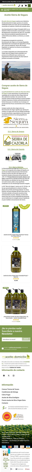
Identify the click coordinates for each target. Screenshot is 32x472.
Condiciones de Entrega (10, 392)
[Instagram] (13, 376)
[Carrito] (26, 5)
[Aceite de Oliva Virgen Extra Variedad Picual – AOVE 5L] (16, 259)
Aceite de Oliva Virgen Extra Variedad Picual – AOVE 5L (16, 276)
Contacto (5, 403)
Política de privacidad (15, 432)
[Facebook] (4, 376)
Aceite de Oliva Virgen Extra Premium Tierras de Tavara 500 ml (16, 235)
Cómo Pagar (6, 395)
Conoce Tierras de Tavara (10, 389)
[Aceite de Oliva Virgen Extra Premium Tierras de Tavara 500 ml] (16, 218)
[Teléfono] (19, 6)
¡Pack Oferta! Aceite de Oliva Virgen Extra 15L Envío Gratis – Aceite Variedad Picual (16, 317)
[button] (29, 5)
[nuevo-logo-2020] (8, 5)
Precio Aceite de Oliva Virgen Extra (14, 400)
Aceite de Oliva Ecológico (10, 397)
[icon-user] (22, 6)
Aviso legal (5, 432)
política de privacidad (15, 347)
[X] (9, 376)
